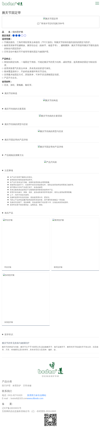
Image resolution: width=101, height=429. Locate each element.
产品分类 (7, 381)
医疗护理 (6, 385)
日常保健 (27, 385)
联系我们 (7, 391)
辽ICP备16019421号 (11, 408)
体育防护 (16, 385)
